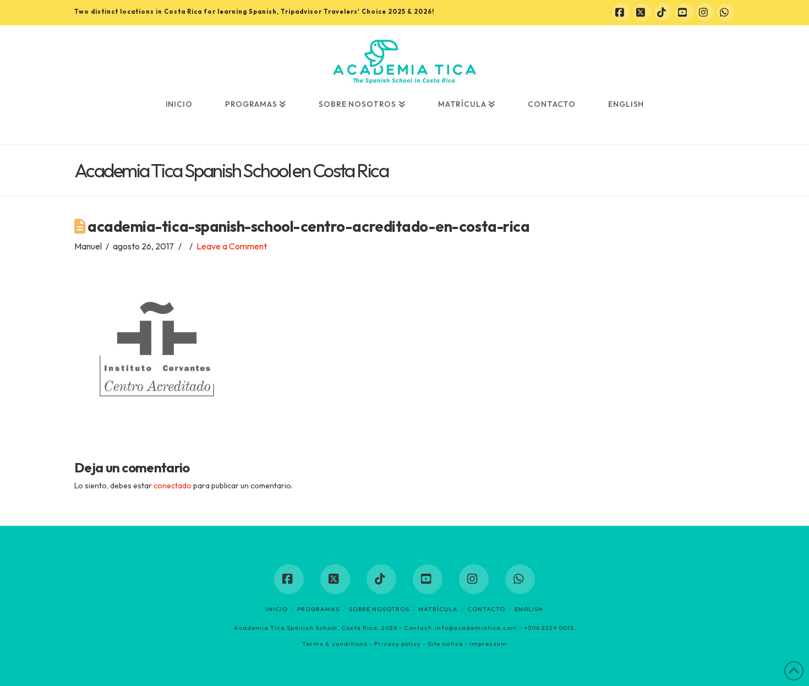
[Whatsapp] (726, 12)
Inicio (277, 609)
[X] (642, 12)
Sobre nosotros (379, 609)
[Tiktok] (663, 12)
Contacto (486, 609)
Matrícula (438, 609)
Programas (318, 609)
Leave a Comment (231, 246)
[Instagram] (705, 12)
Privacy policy (397, 643)
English (529, 609)
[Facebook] (621, 12)
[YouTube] (684, 12)
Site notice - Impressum (467, 643)
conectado (173, 486)
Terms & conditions (335, 643)
